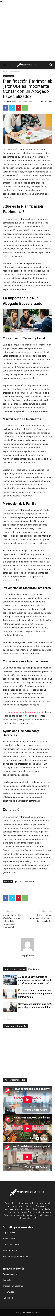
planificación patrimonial (24, 881)
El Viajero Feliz (9, 1238)
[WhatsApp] (25, 108)
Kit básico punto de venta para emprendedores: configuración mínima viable (35, 993)
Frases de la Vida (11, 1244)
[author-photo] (27, 951)
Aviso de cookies (10, 1274)
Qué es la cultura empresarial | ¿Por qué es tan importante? (40, 918)
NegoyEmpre (11, 101)
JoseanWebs (8, 1291)
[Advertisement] (27, 32)
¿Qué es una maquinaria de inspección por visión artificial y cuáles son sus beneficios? (34, 980)
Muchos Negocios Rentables (16, 1256)
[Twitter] (12, 108)
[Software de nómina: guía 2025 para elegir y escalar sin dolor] (10, 1007)
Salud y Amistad (10, 1250)
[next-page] (9, 1018)
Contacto (7, 1280)
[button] (4, 65)
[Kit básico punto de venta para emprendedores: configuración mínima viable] (10, 994)
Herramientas (15, 71)
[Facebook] (5, 108)
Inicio (5, 71)
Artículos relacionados (15, 969)
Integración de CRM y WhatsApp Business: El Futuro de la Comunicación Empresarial (13, 921)
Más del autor (34, 969)
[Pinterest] (18, 108)
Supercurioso (9, 1232)
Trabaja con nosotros (13, 1286)
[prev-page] (4, 1018)
